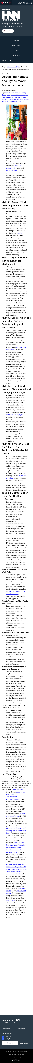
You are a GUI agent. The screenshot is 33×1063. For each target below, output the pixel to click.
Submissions (16, 55)
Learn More (24, 1043)
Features (16, 40)
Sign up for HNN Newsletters (16, 1054)
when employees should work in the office (15, 592)
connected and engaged (14, 414)
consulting (21, 888)
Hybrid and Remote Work (15, 99)
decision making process (13, 97)
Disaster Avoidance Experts (15, 814)
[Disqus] (16, 943)
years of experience (12, 170)
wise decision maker (17, 95)
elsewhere (19, 874)
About (16, 50)
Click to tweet (18, 790)
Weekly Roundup (10, 1039)
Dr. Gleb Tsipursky (13, 799)
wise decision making (12, 93)
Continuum (8, 1036)
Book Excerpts (16, 45)
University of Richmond (25, 3)
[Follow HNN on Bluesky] (10, 60)
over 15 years (10, 900)
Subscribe (8, 31)
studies (20, 233)
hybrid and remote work (14, 166)
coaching (9, 891)
